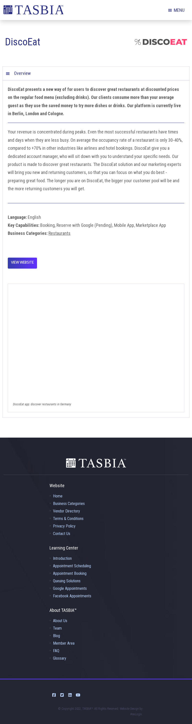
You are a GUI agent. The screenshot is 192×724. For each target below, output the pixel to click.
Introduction (62, 558)
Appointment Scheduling (72, 566)
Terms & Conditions (68, 518)
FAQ (56, 650)
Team (57, 628)
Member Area (63, 643)
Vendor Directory (66, 511)
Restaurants (59, 233)
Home (57, 496)
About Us (60, 620)
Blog (56, 635)
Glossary (59, 658)
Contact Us (61, 533)
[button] (96, 73)
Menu (179, 10)
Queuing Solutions (66, 581)
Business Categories (69, 503)
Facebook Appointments (72, 596)
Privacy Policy (64, 526)
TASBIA (33, 11)
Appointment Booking (69, 573)
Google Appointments (70, 588)
